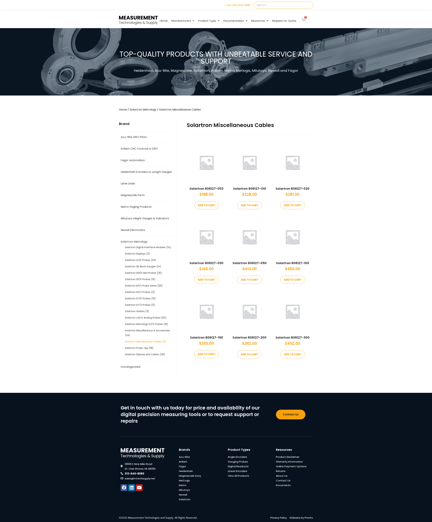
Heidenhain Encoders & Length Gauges (146, 172)
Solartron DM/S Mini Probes (140, 273)
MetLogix (184, 480)
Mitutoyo (184, 490)
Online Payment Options (291, 466)
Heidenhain (186, 471)
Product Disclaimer (287, 457)
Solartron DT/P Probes (138, 298)
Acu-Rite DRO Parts (134, 137)
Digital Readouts (238, 466)
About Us (281, 476)
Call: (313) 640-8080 (238, 5)
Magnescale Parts (133, 195)
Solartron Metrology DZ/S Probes (144, 324)
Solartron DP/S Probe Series (141, 285)
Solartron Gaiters (135, 311)
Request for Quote (284, 21)
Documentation (233, 21)
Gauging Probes (238, 461)
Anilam (183, 461)
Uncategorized (130, 367)
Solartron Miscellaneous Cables (143, 341)
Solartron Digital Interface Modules (145, 247)
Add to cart (206, 205)
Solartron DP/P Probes (137, 279)
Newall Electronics (133, 230)
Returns (281, 471)
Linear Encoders (237, 471)
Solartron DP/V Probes (138, 292)
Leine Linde (128, 183)
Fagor (182, 466)
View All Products (238, 476)
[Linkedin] (131, 487)
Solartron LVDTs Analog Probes (142, 317)
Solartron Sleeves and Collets (142, 354)
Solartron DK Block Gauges (140, 266)
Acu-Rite (184, 457)
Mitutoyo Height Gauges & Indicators (145, 218)
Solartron (184, 499)
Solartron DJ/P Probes (137, 260)
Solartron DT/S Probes (138, 305)
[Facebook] (124, 487)
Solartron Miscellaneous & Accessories (147, 330)
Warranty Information (289, 461)
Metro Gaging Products (136, 207)
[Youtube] (139, 487)
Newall (183, 494)
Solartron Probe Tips (136, 348)
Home (164, 21)
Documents (283, 485)
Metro (182, 485)
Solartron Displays (135, 253)
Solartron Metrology (143, 110)
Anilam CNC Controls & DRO (139, 149)
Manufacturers (181, 21)
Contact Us (283, 480)
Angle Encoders (237, 457)
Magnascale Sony (190, 476)
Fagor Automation (133, 160)
